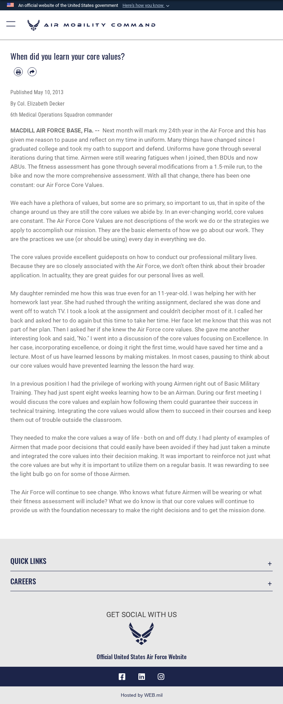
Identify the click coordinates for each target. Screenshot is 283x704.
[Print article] (18, 71)
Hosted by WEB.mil (142, 695)
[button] (147, 5)
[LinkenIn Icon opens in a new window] (141, 677)
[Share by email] (32, 71)
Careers (23, 581)
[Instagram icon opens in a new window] (161, 677)
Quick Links (28, 560)
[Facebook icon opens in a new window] (122, 677)
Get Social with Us (141, 615)
